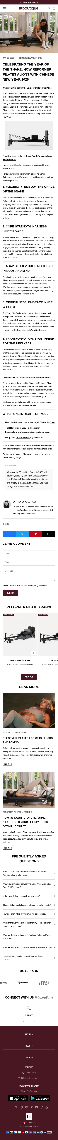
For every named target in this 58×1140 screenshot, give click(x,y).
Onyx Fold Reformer (20, 660)
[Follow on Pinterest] (31, 1107)
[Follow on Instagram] (21, 1107)
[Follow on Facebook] (11, 1107)
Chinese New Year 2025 (30, 58)
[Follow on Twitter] (16, 1107)
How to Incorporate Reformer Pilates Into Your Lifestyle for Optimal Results (25, 822)
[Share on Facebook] (9, 534)
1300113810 (30, 1072)
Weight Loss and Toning (15, 732)
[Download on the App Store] (18, 1098)
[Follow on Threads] (26, 1107)
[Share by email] (48, 534)
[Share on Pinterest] (35, 534)
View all (29, 677)
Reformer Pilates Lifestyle (17, 812)
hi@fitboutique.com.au (30, 1078)
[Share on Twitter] (22, 534)
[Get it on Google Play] (40, 1098)
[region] (29, 1012)
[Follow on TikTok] (41, 1107)
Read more (7, 764)
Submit (10, 593)
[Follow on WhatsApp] (47, 1107)
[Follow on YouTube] (36, 1107)
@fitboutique (44, 997)
